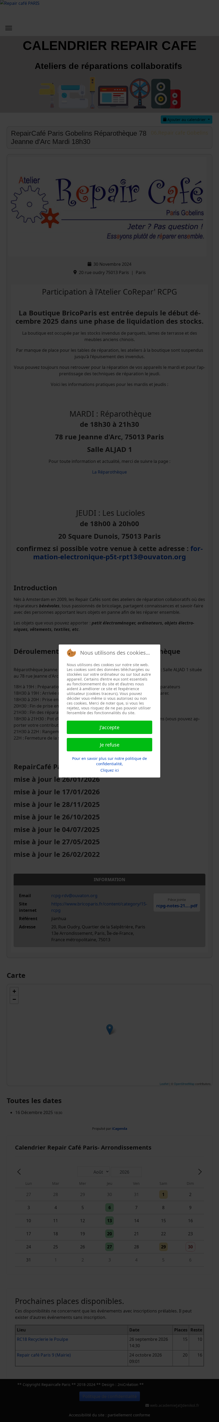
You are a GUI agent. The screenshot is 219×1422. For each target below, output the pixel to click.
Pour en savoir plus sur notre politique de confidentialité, (109, 761)
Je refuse (109, 744)
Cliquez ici (109, 770)
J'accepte (109, 727)
